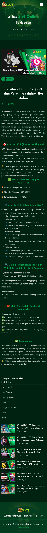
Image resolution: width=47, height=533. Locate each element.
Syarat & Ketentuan (12, 515)
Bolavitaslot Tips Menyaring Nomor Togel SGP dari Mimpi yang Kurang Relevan (30, 464)
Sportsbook (6, 387)
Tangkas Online (8, 407)
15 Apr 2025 (9, 104)
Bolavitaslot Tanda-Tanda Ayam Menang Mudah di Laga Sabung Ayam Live (31, 488)
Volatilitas (9, 79)
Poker (4, 402)
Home (15, 29)
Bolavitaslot (24, 527)
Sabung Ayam (7, 397)
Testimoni (28, 515)
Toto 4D (5, 412)
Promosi (5, 417)
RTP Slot (39, 515)
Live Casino (6, 392)
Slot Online (6, 382)
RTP (3, 79)
